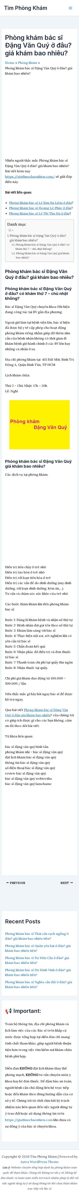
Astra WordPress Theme (39, 1162)
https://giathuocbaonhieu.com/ (30, 176)
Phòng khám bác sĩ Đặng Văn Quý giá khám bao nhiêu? (42, 255)
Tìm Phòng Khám (25, 8)
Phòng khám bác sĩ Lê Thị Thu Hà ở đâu (39, 213)
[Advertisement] (39, 118)
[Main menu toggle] (70, 8)
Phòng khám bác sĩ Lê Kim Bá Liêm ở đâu (40, 203)
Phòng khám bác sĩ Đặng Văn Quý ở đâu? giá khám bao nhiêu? (38, 238)
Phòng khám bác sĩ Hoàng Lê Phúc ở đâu (40, 208)
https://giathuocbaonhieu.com (29, 1120)
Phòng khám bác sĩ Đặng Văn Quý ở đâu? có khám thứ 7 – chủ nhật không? (42, 247)
